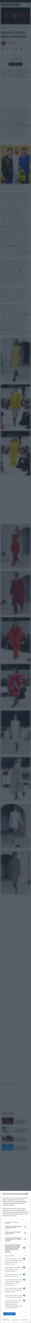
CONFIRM (9, 1314)
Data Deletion (6, 1319)
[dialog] (15, 1257)
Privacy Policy (24, 1319)
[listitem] (15, 1223)
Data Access (15, 1319)
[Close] (27, 1194)
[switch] (24, 1227)
